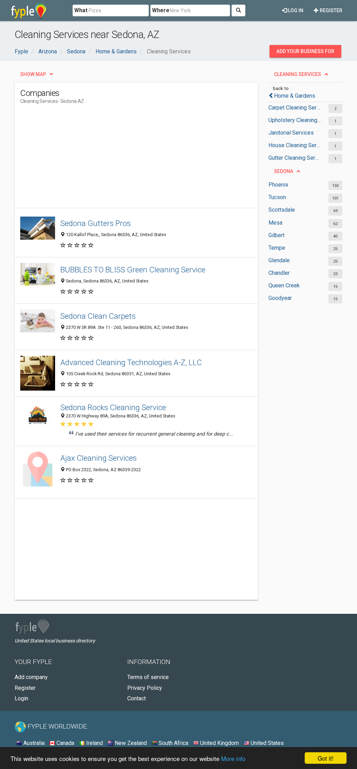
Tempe (276, 247)
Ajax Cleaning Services (98, 457)
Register (330, 10)
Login (21, 698)
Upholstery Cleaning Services (294, 120)
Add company (31, 677)
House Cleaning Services (294, 145)
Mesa (275, 222)
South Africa (172, 743)
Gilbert (276, 235)
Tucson (277, 197)
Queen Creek (284, 285)
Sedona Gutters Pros (95, 223)
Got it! (326, 758)
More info (233, 758)
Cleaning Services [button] (297, 74)
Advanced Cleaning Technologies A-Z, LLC (131, 362)
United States (266, 743)
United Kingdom (219, 743)
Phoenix (278, 184)
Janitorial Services (291, 132)
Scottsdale (281, 209)
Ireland (94, 743)
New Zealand (130, 743)
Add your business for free (305, 53)
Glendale (279, 260)
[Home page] (28, 10)
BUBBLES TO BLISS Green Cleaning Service (132, 269)
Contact (136, 698)
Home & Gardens (294, 95)
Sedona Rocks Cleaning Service (113, 407)
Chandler (279, 273)
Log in (295, 10)
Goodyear (280, 298)
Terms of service (148, 677)
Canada (64, 743)
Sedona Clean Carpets (98, 316)
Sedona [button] (283, 171)
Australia (33, 743)
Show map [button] (33, 74)
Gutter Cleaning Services (294, 157)
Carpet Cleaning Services (294, 107)
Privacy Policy (144, 688)
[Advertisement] (147, 159)
